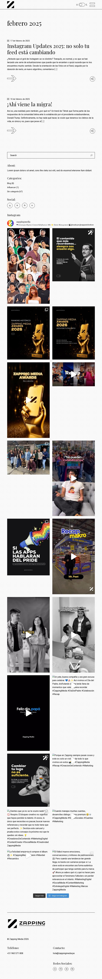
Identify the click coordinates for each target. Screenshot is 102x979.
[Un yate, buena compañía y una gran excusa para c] (73, 685)
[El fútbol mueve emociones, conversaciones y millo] (73, 870)
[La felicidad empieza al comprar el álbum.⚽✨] (28, 855)
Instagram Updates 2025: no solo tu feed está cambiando (48, 49)
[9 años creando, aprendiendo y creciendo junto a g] (28, 635)
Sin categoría (13, 191)
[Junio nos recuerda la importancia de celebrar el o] (73, 478)
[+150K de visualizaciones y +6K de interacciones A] (73, 556)
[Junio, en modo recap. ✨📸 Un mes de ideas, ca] (28, 458)
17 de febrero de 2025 (20, 41)
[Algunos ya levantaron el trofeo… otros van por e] (28, 333)
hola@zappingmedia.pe (64, 953)
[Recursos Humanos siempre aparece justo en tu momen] (73, 635)
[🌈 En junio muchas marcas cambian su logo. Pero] (28, 780)
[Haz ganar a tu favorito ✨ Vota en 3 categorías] (28, 266)
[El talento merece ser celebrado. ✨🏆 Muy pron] (28, 400)
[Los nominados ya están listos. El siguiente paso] (73, 333)
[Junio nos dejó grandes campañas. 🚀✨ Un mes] (73, 374)
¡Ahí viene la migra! (29, 104)
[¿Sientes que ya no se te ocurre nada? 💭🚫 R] (28, 828)
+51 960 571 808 (15, 953)
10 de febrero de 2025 (20, 99)
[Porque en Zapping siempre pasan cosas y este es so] (73, 760)
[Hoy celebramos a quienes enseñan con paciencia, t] (73, 254)
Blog (9, 183)
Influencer (11, 187)
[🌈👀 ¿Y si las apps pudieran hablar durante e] (28, 547)
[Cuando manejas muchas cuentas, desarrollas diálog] (73, 816)
